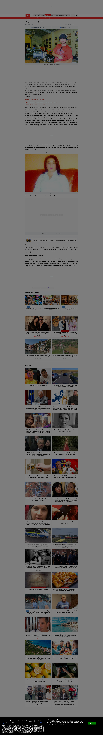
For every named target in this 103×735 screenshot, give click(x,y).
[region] (51, 726)
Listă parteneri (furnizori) (50, 725)
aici (28, 729)
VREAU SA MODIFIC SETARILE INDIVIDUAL (92, 726)
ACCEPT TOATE (92, 723)
